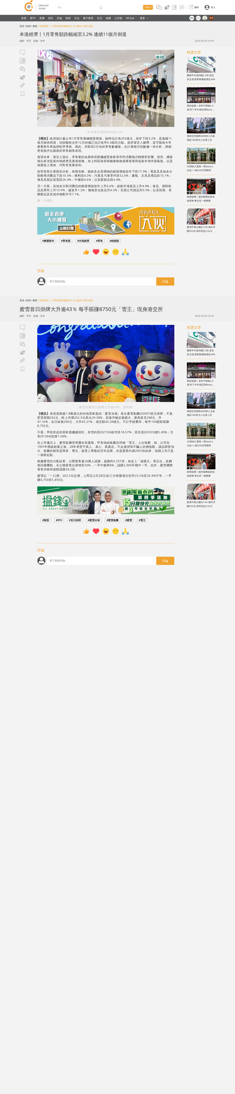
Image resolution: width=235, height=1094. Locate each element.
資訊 (50, 18)
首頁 (23, 18)
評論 (59, 18)
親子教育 (88, 18)
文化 (76, 18)
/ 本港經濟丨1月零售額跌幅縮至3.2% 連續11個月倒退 (65, 26)
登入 (213, 7)
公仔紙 (118, 18)
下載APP (148, 7)
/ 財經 (28, 26)
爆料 (196, 7)
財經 (68, 18)
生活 (99, 18)
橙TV (33, 18)
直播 (41, 18)
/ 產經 (34, 26)
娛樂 (108, 18)
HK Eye (130, 18)
